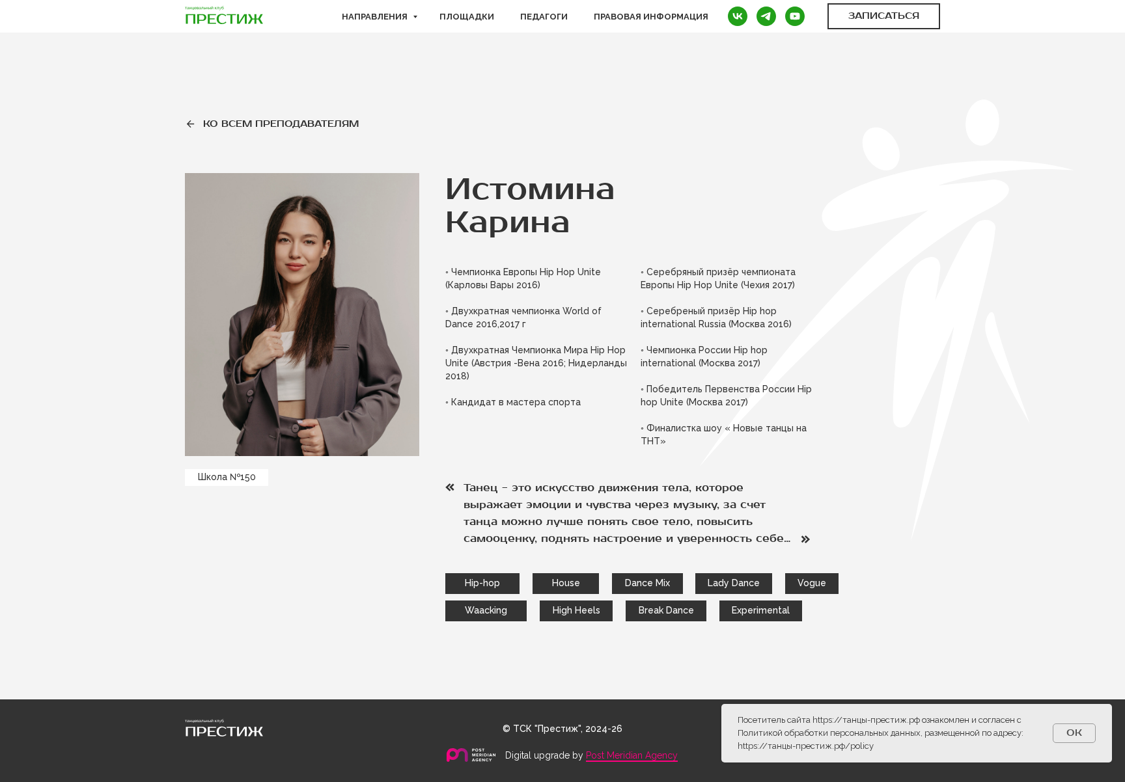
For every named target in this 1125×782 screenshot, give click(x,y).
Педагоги (544, 16)
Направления (376, 16)
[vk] (737, 16)
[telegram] (766, 16)
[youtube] (795, 16)
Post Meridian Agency (632, 755)
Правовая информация (651, 16)
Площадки (466, 16)
